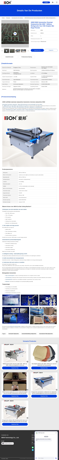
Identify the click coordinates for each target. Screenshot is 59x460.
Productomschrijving (27, 56)
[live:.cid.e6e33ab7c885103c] (33, 450)
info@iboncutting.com (8, 443)
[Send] (56, 458)
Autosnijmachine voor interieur (17, 17)
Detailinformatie (9, 56)
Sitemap (7, 458)
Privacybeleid (3, 458)
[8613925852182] (33, 447)
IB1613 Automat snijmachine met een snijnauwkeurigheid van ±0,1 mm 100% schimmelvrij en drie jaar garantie (14, 392)
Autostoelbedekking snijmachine (29, 333)
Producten (8, 17)
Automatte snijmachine (14, 333)
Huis (3, 17)
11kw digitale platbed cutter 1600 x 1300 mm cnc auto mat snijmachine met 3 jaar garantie (44, 364)
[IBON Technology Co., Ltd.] (7, 2)
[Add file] (36, 458)
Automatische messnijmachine (46, 333)
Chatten (46, 2)
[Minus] (56, 433)
